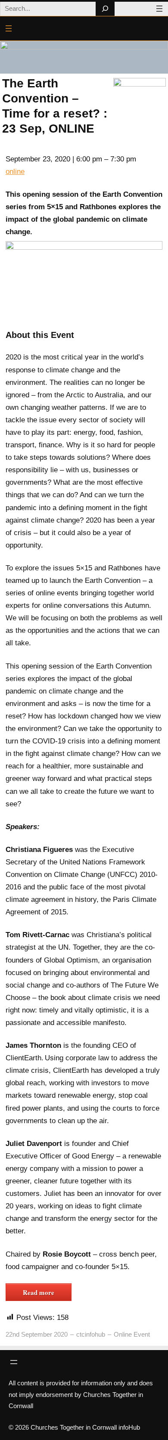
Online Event (132, 1334)
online (15, 171)
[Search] (105, 9)
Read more (38, 1292)
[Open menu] (159, 8)
